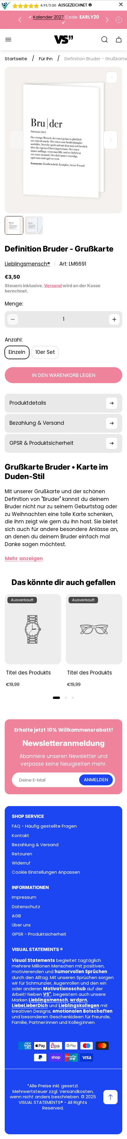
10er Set (45, 352)
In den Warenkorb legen (63, 375)
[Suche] (104, 39)
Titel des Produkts (28, 672)
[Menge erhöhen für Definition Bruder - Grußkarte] (114, 319)
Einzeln (17, 352)
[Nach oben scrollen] (110, 1097)
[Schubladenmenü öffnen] (8, 39)
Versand (53, 285)
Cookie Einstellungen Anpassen (46, 872)
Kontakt (20, 835)
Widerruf (21, 863)
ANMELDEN (96, 779)
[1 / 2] (14, 225)
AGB (16, 916)
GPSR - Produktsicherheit (39, 934)
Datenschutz (26, 906)
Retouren (22, 854)
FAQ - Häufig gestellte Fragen (44, 826)
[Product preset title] (33, 629)
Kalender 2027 (48, 17)
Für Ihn (46, 58)
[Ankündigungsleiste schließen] (118, 19)
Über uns (21, 925)
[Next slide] (106, 19)
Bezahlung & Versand (35, 844)
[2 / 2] (34, 225)
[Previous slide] (20, 19)
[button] (56, 698)
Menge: (14, 303)
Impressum (24, 897)
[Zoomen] (112, 77)
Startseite (16, 58)
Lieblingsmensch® (27, 264)
